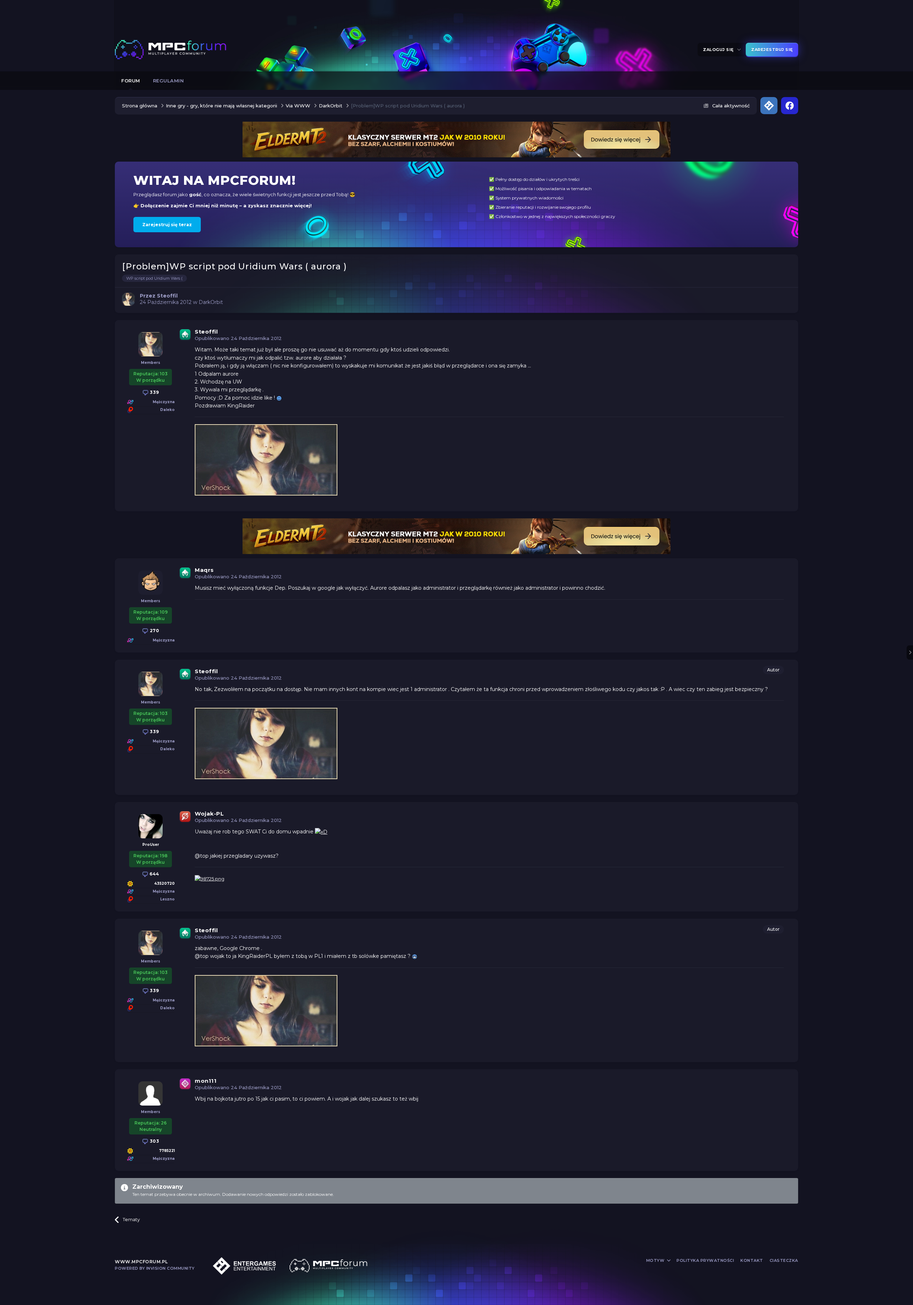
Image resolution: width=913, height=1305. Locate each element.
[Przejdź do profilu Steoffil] (128, 299)
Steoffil (206, 331)
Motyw (656, 1260)
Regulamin (168, 80)
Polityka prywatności (705, 1260)
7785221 (167, 1150)
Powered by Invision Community (155, 1268)
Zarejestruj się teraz (167, 224)
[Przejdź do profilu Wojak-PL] (150, 826)
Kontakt (751, 1260)
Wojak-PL (209, 813)
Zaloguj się (719, 49)
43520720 (164, 883)
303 (153, 1141)
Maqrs (204, 570)
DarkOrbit (211, 302)
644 (153, 874)
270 (153, 630)
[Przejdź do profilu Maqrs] (150, 582)
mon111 (205, 1080)
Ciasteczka (784, 1260)
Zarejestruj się (772, 49)
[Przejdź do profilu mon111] (150, 1093)
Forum (130, 80)
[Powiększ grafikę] (279, 398)
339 (154, 392)
